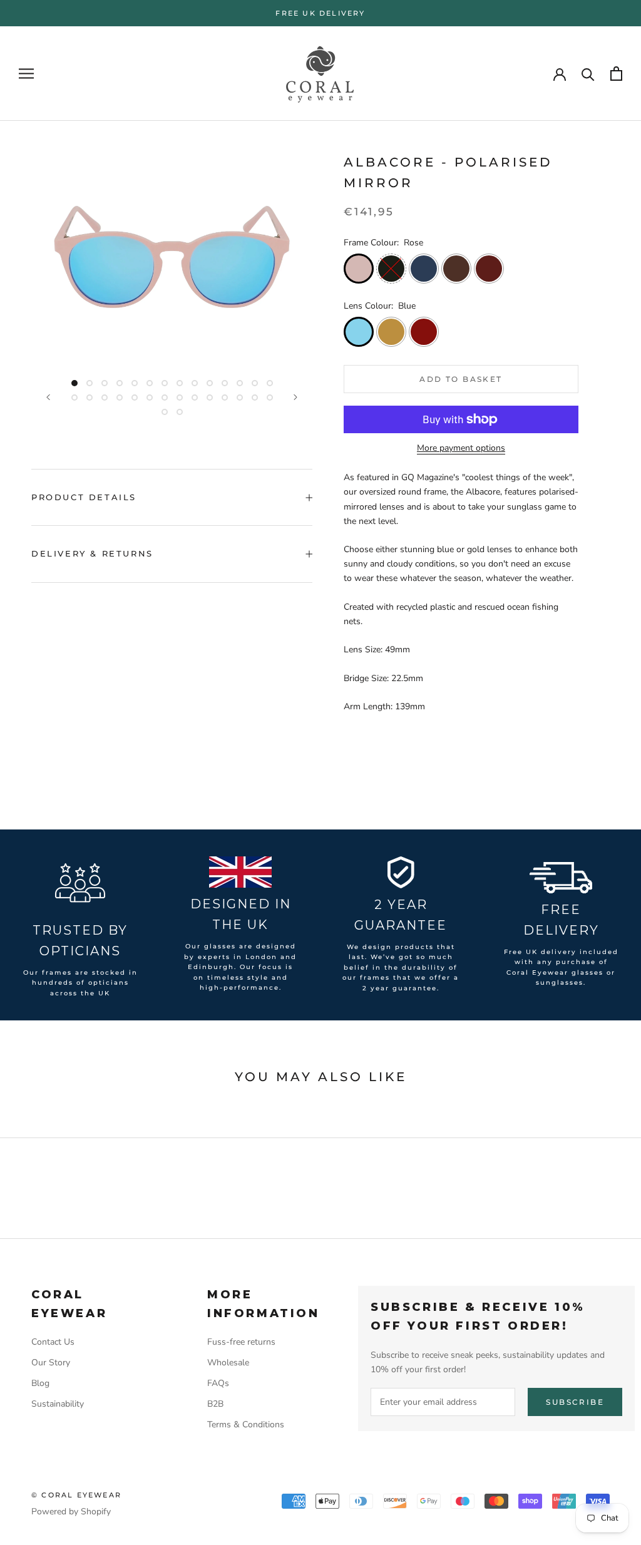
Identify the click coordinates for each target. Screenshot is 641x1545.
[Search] (588, 73)
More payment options (461, 448)
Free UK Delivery (320, 13)
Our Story (50, 1362)
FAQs (218, 1383)
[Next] (295, 397)
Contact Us (52, 1342)
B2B (215, 1404)
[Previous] (48, 397)
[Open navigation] (26, 73)
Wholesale (228, 1362)
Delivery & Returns (92, 553)
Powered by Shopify (71, 1511)
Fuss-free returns (241, 1342)
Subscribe (575, 1402)
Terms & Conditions (245, 1424)
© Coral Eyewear (76, 1495)
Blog (40, 1383)
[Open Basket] (616, 73)
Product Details (83, 497)
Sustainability (57, 1404)
